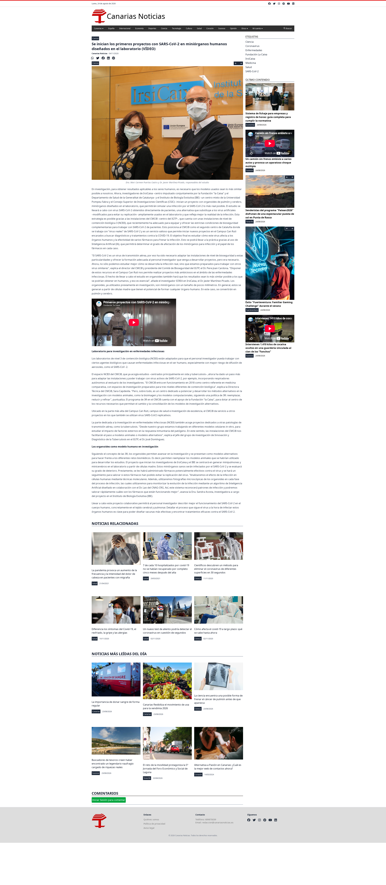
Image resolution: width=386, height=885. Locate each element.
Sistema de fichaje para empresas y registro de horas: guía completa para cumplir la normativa (268, 117)
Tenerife (147, 778)
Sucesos (221, 28)
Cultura (189, 28)
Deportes (152, 28)
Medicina (250, 63)
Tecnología (176, 28)
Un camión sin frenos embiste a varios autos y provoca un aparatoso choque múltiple (268, 162)
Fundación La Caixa (256, 54)
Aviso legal (149, 827)
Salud (199, 28)
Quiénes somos (151, 819)
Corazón (210, 28)
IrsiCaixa (250, 58)
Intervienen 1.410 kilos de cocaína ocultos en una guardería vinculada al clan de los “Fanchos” (268, 348)
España (111, 28)
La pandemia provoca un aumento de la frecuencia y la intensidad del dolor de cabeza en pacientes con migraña (114, 574)
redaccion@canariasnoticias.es (217, 822)
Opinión (233, 28)
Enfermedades (253, 50)
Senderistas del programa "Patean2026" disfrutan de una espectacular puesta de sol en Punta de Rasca (269, 214)
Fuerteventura (252, 310)
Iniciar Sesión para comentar (108, 800)
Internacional (124, 28)
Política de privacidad (154, 823)
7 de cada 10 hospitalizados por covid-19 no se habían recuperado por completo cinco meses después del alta (166, 569)
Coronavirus (252, 46)
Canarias (98, 28)
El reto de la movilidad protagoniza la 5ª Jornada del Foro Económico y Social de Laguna (165, 768)
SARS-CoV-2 (252, 71)
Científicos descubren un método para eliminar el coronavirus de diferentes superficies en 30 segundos (216, 569)
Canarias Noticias (99, 53)
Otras (243, 28)
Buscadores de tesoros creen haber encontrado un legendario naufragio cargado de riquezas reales (113, 763)
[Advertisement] (90, 864)
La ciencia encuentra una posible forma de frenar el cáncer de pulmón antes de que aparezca (218, 699)
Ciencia (164, 28)
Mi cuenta (257, 28)
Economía (139, 28)
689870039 (210, 819)
